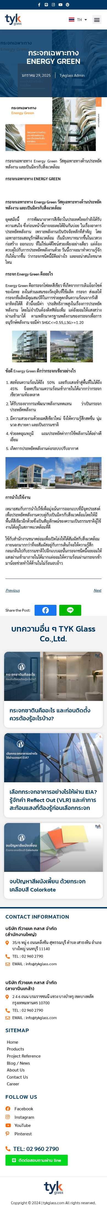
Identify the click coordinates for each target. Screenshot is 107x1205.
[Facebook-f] (39, 4)
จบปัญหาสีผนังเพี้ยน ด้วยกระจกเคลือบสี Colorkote (48, 885)
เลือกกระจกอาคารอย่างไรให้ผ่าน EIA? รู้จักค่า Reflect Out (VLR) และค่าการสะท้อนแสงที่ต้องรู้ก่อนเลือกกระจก (53, 799)
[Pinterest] (67, 4)
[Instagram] (53, 4)
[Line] (46, 4)
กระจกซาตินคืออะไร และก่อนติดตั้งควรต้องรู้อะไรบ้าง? (50, 714)
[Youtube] (60, 4)
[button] (97, 19)
